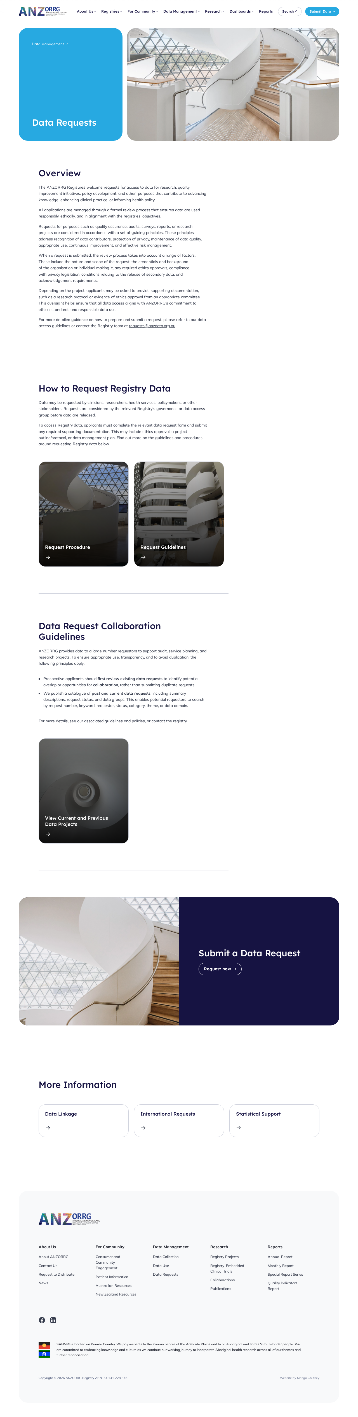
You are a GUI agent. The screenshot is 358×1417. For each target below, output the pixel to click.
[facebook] (42, 1320)
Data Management (180, 11)
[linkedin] (53, 1320)
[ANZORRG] (43, 11)
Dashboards (240, 11)
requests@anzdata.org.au (152, 325)
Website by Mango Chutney (299, 1378)
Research (213, 11)
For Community (141, 11)
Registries (110, 11)
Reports (266, 11)
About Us (85, 11)
